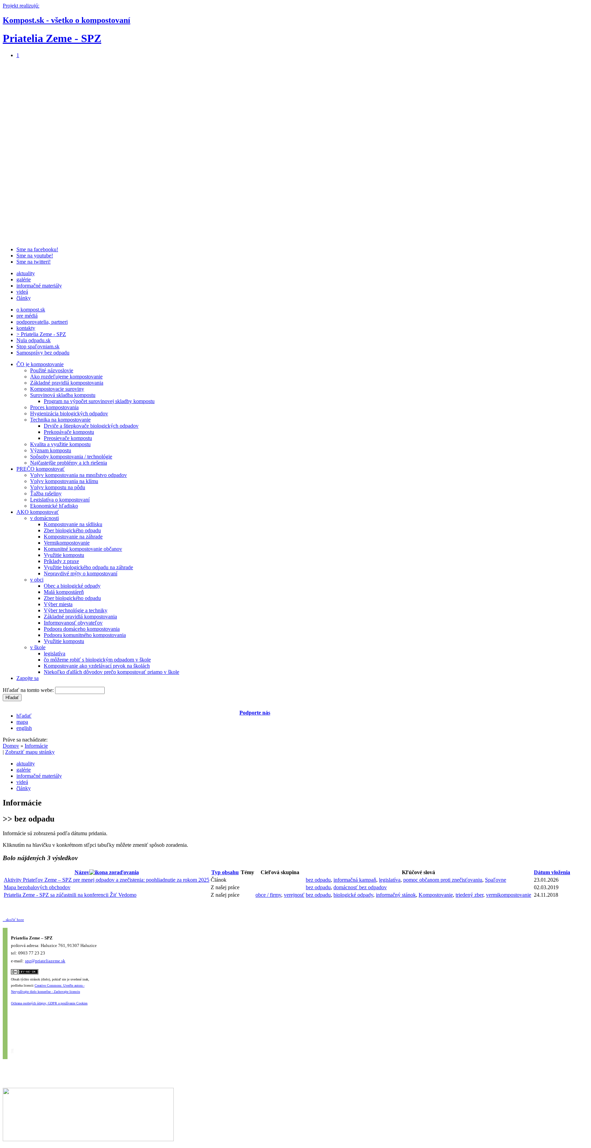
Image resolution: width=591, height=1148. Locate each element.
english (24, 728)
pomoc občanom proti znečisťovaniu (442, 880)
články (23, 298)
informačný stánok (396, 895)
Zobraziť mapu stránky (30, 752)
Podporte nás (254, 713)
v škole (37, 647)
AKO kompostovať (37, 512)
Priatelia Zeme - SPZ (52, 38)
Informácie (36, 746)
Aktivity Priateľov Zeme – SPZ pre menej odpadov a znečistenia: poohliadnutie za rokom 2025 (106, 880)
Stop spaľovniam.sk (38, 346)
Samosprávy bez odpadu (42, 353)
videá (22, 292)
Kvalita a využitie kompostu (60, 444)
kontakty (25, 328)
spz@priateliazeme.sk (45, 960)
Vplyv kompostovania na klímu (64, 481)
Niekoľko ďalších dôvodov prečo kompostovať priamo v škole (111, 672)
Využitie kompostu (64, 555)
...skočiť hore (13, 920)
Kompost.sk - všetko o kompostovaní (66, 20)
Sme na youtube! (34, 255)
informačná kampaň (354, 880)
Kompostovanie (436, 895)
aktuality (25, 273)
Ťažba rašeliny (46, 493)
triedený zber (469, 895)
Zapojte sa (27, 678)
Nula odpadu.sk (33, 340)
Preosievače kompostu (68, 438)
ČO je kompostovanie (40, 364)
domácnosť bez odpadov (360, 887)
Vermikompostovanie (67, 543)
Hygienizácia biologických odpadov (69, 413)
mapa (22, 722)
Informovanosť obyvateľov (73, 623)
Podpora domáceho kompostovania (82, 629)
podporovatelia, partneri (42, 322)
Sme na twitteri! (33, 262)
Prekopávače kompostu (69, 432)
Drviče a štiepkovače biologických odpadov (91, 426)
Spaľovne (495, 880)
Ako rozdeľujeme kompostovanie (66, 376)
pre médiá (27, 316)
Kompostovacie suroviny (57, 389)
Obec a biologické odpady (72, 586)
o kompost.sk (30, 309)
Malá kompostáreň (64, 592)
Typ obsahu (225, 872)
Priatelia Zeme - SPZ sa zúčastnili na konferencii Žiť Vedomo (70, 895)
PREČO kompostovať (40, 469)
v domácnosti (44, 518)
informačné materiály (39, 286)
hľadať (23, 716)
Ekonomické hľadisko (54, 506)
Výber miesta (58, 604)
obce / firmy (268, 895)
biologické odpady (353, 895)
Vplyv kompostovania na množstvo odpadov (78, 475)
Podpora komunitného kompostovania (85, 635)
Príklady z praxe (61, 561)
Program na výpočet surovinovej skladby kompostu (99, 401)
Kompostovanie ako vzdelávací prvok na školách (97, 666)
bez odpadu (318, 880)
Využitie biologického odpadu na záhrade (88, 567)
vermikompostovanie (508, 895)
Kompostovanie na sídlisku (73, 524)
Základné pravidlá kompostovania (66, 383)
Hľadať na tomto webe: (29, 690)
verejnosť (294, 895)
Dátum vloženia (552, 872)
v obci (36, 580)
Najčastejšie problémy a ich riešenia (68, 463)
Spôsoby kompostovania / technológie (71, 456)
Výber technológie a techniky (75, 610)
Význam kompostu (50, 450)
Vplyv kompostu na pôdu (57, 487)
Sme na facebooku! (37, 249)
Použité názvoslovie (51, 370)
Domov (11, 746)
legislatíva (54, 653)
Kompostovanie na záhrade (73, 536)
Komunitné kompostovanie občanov (83, 549)
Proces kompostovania (54, 407)
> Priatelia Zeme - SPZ (41, 334)
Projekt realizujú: (21, 6)
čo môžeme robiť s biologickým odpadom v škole (97, 660)
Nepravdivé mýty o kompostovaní (80, 573)
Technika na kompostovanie (60, 420)
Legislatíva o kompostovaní (60, 500)
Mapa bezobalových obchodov (37, 887)
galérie (23, 279)
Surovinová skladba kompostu (62, 395)
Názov (82, 872)
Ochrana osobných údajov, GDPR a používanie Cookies (49, 1003)
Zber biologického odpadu (72, 530)
